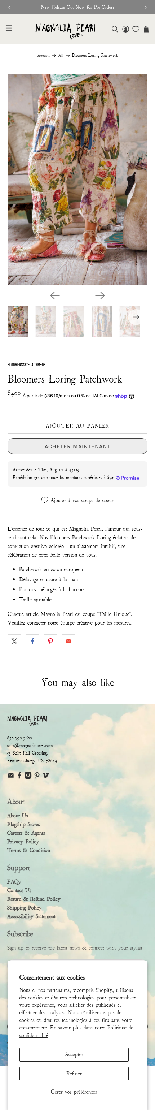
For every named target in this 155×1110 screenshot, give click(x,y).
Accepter (74, 1054)
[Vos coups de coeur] (136, 29)
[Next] (100, 295)
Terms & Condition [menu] (28, 850)
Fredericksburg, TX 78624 (32, 760)
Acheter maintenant (77, 446)
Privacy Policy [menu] (23, 841)
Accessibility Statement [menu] (31, 916)
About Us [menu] (17, 815)
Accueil (43, 55)
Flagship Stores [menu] (23, 824)
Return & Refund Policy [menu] (34, 899)
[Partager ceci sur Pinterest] (50, 641)
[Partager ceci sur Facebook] (32, 641)
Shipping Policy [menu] (24, 907)
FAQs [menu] (14, 881)
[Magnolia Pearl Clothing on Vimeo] (45, 777)
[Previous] (54, 295)
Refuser (74, 1073)
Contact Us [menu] (19, 890)
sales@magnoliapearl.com (30, 745)
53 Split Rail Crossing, (27, 753)
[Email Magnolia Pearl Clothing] (10, 777)
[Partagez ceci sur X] (14, 641)
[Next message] (145, 7)
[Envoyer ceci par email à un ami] (68, 641)
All (60, 55)
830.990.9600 (19, 738)
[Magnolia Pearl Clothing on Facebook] (19, 777)
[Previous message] (9, 7)
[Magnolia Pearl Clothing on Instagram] (28, 777)
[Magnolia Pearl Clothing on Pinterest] (37, 777)
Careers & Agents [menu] (26, 833)
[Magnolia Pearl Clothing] (66, 31)
